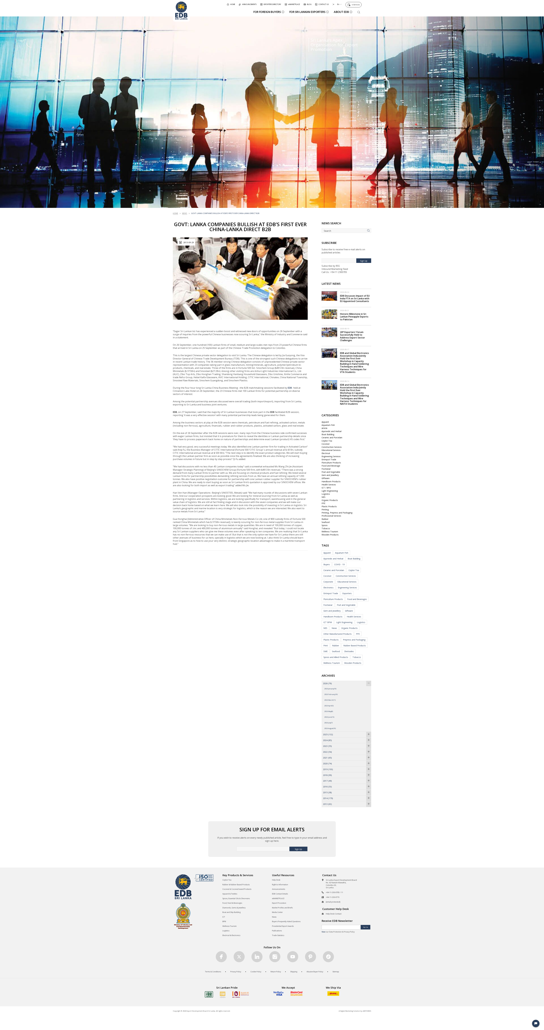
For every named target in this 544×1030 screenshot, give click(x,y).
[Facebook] (221, 956)
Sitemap (335, 971)
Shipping (293, 971)
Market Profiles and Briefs (282, 907)
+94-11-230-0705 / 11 (334, 892)
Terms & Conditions (213, 971)
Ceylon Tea (327, 440)
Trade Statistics (278, 935)
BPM (224, 921)
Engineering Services (331, 456)
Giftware (326, 478)
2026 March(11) (330, 700)
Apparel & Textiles (229, 894)
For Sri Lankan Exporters (307, 12)
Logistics (326, 494)
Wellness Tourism (330, 531)
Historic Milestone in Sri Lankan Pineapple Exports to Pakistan (354, 316)
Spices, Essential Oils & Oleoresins (236, 898)
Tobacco (326, 528)
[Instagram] (274, 956)
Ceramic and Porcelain (332, 437)
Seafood (326, 522)
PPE (323, 503)
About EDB (341, 12)
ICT (223, 917)
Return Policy (276, 971)
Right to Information (280, 884)
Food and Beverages (357, 599)
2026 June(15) (329, 717)
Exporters (347, 593)
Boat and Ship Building (231, 912)
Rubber (325, 519)
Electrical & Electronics (231, 935)
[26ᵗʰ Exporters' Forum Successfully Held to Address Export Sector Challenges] (329, 332)
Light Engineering (330, 490)
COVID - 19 (339, 564)
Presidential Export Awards (283, 926)
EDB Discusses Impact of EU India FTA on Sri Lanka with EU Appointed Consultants (355, 298)
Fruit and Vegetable (331, 472)
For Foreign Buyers (267, 12)
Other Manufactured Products (337, 634)
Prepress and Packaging (354, 639)
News (184, 213)
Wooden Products (330, 534)
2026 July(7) (328, 723)
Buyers (326, 564)
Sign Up (363, 260)
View (323, 932)
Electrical (326, 453)
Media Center (277, 912)
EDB (290, 387)
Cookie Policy (255, 971)
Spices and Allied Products (335, 657)
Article (324, 428)
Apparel (325, 422)
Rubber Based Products (354, 645)
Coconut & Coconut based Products (236, 889)
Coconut (326, 444)
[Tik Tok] (328, 956)
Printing (325, 509)
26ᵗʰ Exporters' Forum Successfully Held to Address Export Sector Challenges (352, 336)
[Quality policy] (203, 878)
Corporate (328, 581)
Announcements (278, 889)
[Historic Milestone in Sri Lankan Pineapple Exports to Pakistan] (329, 313)
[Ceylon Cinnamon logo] (223, 994)
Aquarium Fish (328, 425)
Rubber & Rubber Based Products (236, 884)
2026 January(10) (330, 689)
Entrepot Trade (329, 459)
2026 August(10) (330, 728)
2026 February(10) (331, 694)
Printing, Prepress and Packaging (337, 512)
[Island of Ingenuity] (240, 994)
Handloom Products (331, 481)
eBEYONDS (367, 1011)
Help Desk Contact (333, 913)
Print (325, 645)
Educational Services (331, 450)
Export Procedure (279, 903)
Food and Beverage (331, 465)
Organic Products (330, 500)
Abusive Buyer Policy (315, 971)
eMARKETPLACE (278, 898)
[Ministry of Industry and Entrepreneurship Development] (183, 916)
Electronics (328, 587)
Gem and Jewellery (330, 475)
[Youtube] (292, 956)
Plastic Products (329, 506)
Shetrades (349, 651)
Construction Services (332, 447)
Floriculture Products (331, 462)
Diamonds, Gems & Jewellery (234, 907)
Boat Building (328, 434)
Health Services (329, 484)
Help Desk (276, 880)
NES (323, 497)
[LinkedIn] (257, 956)
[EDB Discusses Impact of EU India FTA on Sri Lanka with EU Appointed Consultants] (329, 295)
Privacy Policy (235, 971)
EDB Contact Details (280, 894)
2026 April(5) (328, 706)
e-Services (356, 5)
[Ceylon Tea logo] (209, 994)
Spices (325, 525)
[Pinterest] (310, 956)
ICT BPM (327, 622)
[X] (239, 956)
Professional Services (331, 515)
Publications (277, 930)
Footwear (326, 468)
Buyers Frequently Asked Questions (286, 921)
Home (175, 213)
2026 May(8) (328, 711)
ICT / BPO (326, 487)
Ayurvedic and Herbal (331, 431)
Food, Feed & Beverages (232, 903)
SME (325, 651)
